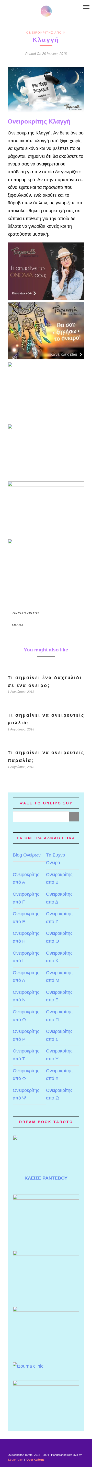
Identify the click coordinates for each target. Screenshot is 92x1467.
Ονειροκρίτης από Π (59, 1015)
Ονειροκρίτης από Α (26, 878)
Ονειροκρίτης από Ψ (26, 1094)
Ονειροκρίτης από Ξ (59, 996)
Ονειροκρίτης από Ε (26, 917)
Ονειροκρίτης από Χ (59, 1074)
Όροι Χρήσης (35, 1459)
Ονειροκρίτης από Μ (59, 976)
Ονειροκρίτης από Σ (59, 1035)
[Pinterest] (17, 7)
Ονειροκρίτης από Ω (59, 1094)
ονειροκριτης (26, 613)
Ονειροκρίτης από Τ (26, 1054)
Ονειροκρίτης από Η (26, 937)
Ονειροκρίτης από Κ (46, 32)
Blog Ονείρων (27, 855)
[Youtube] (10, 7)
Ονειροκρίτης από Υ (59, 1054)
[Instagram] (23, 7)
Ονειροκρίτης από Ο (26, 1015)
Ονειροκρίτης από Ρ (26, 1035)
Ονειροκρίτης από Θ (59, 937)
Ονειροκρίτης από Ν (26, 996)
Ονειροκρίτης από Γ (26, 898)
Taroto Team (15, 1459)
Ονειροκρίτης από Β (59, 878)
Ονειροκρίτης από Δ (59, 898)
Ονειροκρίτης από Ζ (59, 917)
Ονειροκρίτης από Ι (26, 957)
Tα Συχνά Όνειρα (55, 858)
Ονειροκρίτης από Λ (26, 976)
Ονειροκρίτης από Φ (26, 1074)
